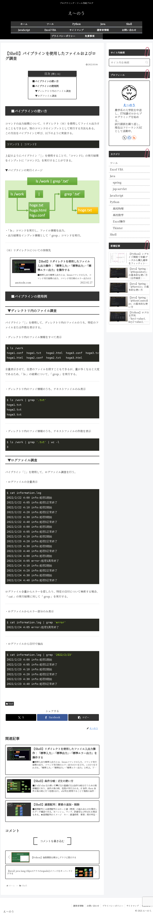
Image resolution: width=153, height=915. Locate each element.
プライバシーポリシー (112, 905)
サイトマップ (132, 905)
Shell (11, 703)
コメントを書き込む (52, 841)
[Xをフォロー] (124, 137)
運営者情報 (78, 905)
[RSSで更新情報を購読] (134, 137)
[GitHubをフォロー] (129, 137)
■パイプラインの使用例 (45, 86)
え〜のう (129, 105)
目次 (47, 74)
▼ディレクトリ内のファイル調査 (53, 91)
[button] (83, 717)
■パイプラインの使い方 (45, 81)
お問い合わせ (93, 905)
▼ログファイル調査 (46, 95)
